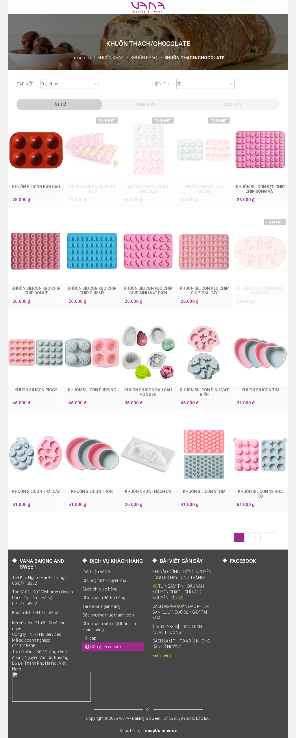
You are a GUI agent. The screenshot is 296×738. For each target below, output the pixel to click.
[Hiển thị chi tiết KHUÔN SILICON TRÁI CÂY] (36, 454)
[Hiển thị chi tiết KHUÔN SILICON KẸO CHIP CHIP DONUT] (36, 251)
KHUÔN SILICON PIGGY (35, 390)
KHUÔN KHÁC (144, 57)
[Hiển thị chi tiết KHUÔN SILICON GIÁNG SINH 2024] (148, 149)
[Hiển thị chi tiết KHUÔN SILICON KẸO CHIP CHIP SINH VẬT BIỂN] (148, 251)
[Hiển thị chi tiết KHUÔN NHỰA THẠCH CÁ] (148, 454)
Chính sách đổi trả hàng (103, 597)
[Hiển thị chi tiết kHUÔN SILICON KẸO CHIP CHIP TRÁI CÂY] (204, 251)
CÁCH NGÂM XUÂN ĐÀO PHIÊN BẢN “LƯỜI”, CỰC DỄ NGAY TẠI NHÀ (180, 612)
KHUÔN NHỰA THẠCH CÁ (148, 491)
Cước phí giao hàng (99, 589)
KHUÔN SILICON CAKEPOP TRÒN (91, 189)
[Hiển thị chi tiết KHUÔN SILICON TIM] (260, 352)
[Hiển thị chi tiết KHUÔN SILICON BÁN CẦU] (36, 149)
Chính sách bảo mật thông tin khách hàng (109, 626)
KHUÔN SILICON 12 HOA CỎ (260, 493)
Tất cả (59, 104)
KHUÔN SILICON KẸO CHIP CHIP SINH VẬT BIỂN (148, 290)
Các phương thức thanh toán (108, 615)
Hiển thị (160, 84)
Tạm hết (232, 104)
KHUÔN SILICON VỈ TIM (204, 491)
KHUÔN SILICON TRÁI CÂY (36, 491)
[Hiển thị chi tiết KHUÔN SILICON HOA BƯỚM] (204, 149)
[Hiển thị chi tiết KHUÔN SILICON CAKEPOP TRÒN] (92, 149)
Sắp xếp (25, 84)
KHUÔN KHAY (110, 57)
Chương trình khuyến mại (104, 580)
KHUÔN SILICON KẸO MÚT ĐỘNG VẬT (260, 290)
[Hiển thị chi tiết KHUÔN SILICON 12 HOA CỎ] (260, 454)
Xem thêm (161, 655)
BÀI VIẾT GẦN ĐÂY (181, 561)
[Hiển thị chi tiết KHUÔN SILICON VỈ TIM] (204, 454)
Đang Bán (145, 104)
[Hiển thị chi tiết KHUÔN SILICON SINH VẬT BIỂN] (204, 352)
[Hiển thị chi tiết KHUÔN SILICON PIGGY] (36, 352)
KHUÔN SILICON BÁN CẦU (36, 186)
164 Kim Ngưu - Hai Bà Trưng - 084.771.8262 (39, 580)
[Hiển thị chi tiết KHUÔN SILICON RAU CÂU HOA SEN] (148, 352)
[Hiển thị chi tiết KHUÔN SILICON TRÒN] (92, 454)
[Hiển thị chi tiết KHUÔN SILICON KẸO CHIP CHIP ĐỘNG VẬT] (260, 149)
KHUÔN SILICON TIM (260, 390)
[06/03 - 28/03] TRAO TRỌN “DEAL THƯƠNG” (177, 629)
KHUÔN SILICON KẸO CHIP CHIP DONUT (36, 290)
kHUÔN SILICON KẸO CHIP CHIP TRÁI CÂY (204, 290)
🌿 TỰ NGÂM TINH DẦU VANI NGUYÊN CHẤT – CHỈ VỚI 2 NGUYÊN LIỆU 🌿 (178, 592)
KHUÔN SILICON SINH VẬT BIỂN (204, 392)
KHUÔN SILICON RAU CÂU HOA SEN (148, 392)
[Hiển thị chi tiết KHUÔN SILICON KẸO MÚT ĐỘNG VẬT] (260, 251)
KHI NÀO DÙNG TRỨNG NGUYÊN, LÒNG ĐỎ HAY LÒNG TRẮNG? (182, 574)
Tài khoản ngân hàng (101, 606)
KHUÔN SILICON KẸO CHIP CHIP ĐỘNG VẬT (260, 189)
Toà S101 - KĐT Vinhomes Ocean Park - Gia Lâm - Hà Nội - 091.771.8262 (42, 598)
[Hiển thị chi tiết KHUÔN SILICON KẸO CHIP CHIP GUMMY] (92, 251)
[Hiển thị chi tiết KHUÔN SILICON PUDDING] (92, 352)
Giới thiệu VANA (96, 571)
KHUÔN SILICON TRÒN (92, 491)
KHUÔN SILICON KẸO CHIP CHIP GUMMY (92, 290)
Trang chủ (81, 57)
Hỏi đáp (89, 638)
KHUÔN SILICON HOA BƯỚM (204, 189)
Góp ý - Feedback (105, 646)
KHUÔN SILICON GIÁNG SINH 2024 (148, 189)
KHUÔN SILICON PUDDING (92, 390)
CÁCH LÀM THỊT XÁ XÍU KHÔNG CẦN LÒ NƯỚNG (181, 644)
